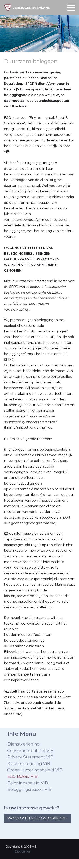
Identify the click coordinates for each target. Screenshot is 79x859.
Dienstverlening (23, 744)
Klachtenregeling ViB (28, 763)
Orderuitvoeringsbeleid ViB (34, 770)
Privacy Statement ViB (30, 757)
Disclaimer (22, 851)
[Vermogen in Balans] (27, 7)
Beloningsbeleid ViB (27, 783)
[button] (71, 8)
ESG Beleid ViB (22, 776)
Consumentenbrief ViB (30, 750)
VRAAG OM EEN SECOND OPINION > (37, 818)
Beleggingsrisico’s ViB (29, 789)
